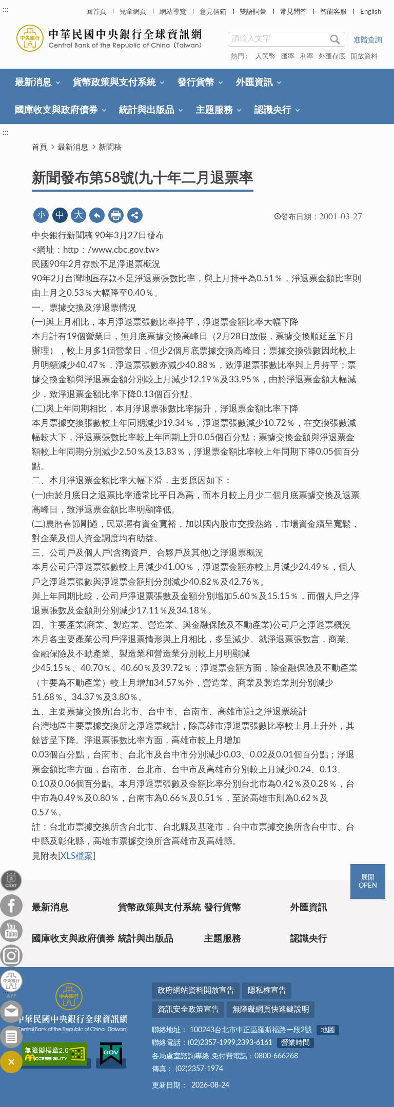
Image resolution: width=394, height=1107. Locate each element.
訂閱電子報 (11, 1037)
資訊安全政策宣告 (188, 1009)
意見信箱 (213, 12)
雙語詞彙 (253, 12)
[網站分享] (135, 215)
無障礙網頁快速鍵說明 (270, 1009)
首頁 (39, 147)
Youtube (11, 930)
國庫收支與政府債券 (56, 110)
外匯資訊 (254, 82)
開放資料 (364, 56)
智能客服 (333, 12)
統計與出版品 (146, 110)
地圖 (328, 1030)
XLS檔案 (77, 856)
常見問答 (293, 12)
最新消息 (33, 82)
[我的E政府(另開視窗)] (111, 1063)
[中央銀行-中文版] (110, 38)
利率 (306, 56)
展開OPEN (368, 881)
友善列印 (116, 215)
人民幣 (265, 56)
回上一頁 (97, 215)
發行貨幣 (196, 82)
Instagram (11, 956)
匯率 (287, 56)
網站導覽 (173, 12)
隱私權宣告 (267, 990)
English (370, 12)
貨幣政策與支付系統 (114, 82)
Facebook (11, 905)
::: (6, 10)
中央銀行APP (11, 984)
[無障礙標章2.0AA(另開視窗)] (54, 1063)
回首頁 (96, 12)
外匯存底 (332, 56)
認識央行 (272, 110)
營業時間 (295, 1043)
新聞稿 (110, 147)
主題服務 (214, 110)
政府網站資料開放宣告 (195, 990)
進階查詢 (367, 40)
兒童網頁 (133, 12)
